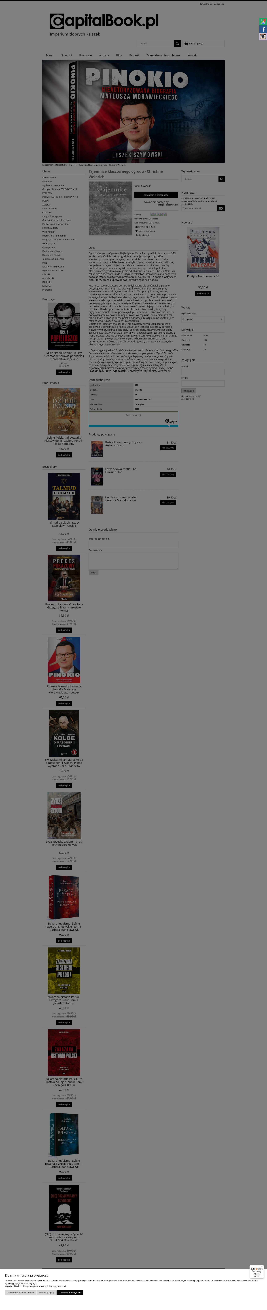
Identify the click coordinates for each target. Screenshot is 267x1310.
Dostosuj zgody (46, 1292)
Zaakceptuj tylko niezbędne (20, 1292)
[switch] (257, 1275)
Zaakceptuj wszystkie (70, 1292)
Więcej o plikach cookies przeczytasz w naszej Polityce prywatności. (35, 1286)
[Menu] (262, 1267)
